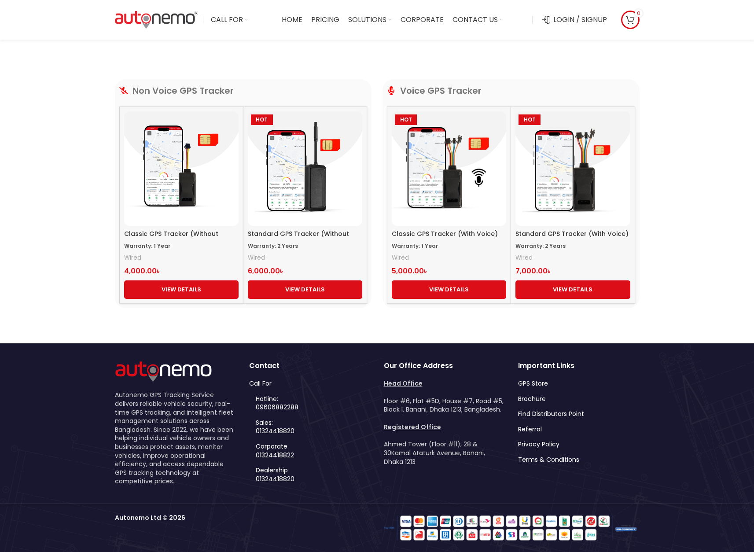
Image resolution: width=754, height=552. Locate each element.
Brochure (532, 399)
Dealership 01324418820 (275, 474)
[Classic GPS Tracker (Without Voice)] (181, 168)
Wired (132, 258)
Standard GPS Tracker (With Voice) (572, 233)
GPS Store (533, 383)
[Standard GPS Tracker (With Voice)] (572, 168)
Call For (260, 383)
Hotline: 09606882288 (277, 403)
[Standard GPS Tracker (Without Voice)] (305, 168)
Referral (530, 429)
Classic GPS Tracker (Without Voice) (171, 238)
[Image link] (163, 371)
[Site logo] (157, 19)
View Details (181, 289)
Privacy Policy (538, 444)
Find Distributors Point (551, 414)
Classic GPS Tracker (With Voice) (445, 233)
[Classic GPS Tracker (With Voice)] (449, 168)
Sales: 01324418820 (275, 427)
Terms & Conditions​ (548, 460)
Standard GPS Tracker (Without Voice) (298, 238)
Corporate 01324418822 (275, 451)
